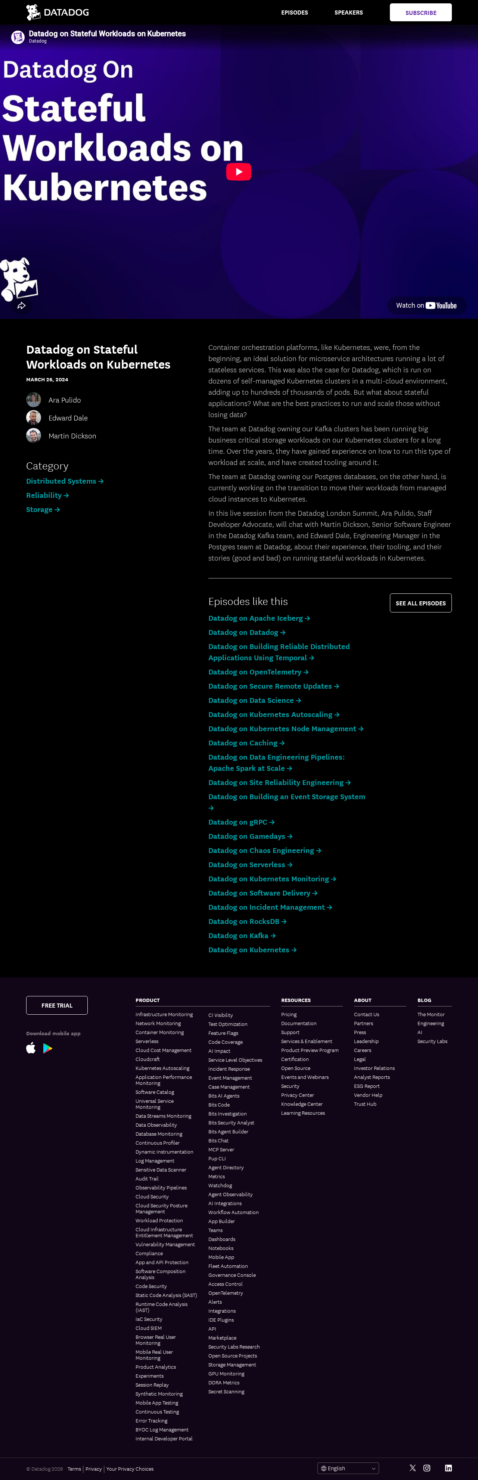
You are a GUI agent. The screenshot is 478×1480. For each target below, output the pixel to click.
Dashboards (221, 1239)
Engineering (431, 1023)
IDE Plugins (221, 1319)
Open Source (295, 1068)
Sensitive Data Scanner (161, 1169)
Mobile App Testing (157, 1402)
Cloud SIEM (149, 1328)
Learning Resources (303, 1112)
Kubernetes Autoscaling (162, 1068)
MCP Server (221, 1149)
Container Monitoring (160, 1032)
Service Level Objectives (235, 1059)
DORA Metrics (223, 1382)
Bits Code (219, 1104)
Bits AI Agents (223, 1095)
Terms (74, 1468)
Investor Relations (374, 1068)
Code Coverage (225, 1041)
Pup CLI (217, 1158)
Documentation (299, 1023)
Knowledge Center (302, 1103)
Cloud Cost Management (164, 1050)
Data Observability (156, 1124)
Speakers (349, 12)
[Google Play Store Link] (51, 1048)
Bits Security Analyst (231, 1122)
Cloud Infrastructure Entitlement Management (164, 1232)
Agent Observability (230, 1194)
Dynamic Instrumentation (164, 1151)
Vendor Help (368, 1094)
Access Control (225, 1283)
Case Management (229, 1086)
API (212, 1328)
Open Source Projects (232, 1355)
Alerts (215, 1301)
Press (360, 1032)
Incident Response (229, 1068)
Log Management (155, 1160)
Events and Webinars (305, 1077)
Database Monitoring (159, 1133)
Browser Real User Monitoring (156, 1339)
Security (290, 1086)
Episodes (294, 12)
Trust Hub (365, 1103)
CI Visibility (220, 1015)
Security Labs (432, 1041)
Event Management (230, 1077)
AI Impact (219, 1050)
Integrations (222, 1310)
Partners (363, 1023)
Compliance (149, 1253)
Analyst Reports (372, 1077)
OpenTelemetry (225, 1292)
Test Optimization (228, 1024)
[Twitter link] (413, 1468)
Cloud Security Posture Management (161, 1208)
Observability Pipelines (161, 1187)
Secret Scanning (226, 1391)
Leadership (366, 1041)
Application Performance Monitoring (164, 1080)
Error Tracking (151, 1420)
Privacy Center (297, 1094)
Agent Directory (226, 1167)
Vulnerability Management (165, 1244)
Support (290, 1032)
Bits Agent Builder (228, 1131)
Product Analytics (156, 1366)
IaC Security (149, 1319)
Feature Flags (223, 1032)
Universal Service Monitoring (155, 1103)
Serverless (147, 1041)
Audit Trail (147, 1178)
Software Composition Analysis (161, 1274)
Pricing (289, 1014)
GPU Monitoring (226, 1373)
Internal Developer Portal (164, 1438)
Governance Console (232, 1274)
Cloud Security (152, 1196)
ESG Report (367, 1086)
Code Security (151, 1286)
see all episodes (421, 602)
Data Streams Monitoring (163, 1115)
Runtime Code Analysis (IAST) (161, 1307)
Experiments (150, 1375)
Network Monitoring (158, 1023)
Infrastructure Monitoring (164, 1014)
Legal (360, 1059)
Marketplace (222, 1337)
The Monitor (431, 1014)
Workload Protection (159, 1220)
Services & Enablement (306, 1041)
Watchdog (220, 1185)
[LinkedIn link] (448, 1468)
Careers (362, 1050)
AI (420, 1032)
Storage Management (232, 1364)
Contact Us (366, 1014)
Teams (215, 1230)
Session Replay (152, 1384)
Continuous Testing (157, 1411)
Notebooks (220, 1248)
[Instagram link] (426, 1468)
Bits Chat (218, 1140)
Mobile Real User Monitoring (154, 1354)
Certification (295, 1059)
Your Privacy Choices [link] (129, 1468)
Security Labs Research (234, 1346)
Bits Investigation (227, 1113)
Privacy (94, 1468)
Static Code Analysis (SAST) (166, 1295)
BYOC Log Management (162, 1429)
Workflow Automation (233, 1212)
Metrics (216, 1176)
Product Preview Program (310, 1050)
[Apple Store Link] (34, 1047)
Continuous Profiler (158, 1142)
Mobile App (221, 1257)
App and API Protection (162, 1262)
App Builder (221, 1221)
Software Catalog (155, 1091)
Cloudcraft (148, 1059)
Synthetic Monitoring (159, 1393)
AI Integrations (225, 1203)
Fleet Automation (228, 1266)
